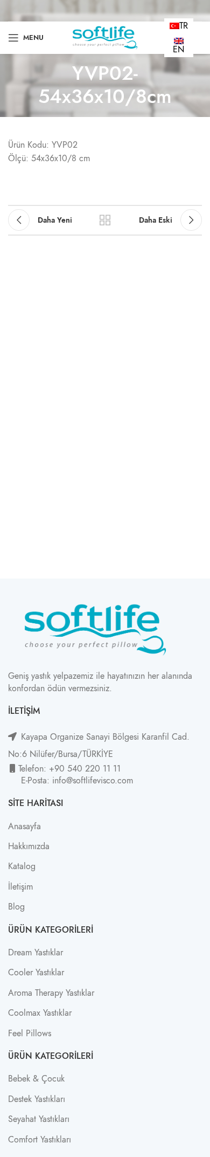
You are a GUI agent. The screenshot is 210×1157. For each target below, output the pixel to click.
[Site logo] (104, 37)
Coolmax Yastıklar (40, 1013)
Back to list (105, 220)
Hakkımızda (29, 846)
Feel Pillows (29, 1033)
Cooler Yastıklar (36, 973)
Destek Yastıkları (36, 1099)
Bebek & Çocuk (36, 1079)
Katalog (22, 866)
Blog (16, 907)
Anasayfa (24, 826)
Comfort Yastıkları (39, 1140)
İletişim (20, 887)
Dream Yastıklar (35, 953)
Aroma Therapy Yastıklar (51, 993)
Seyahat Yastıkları (38, 1119)
